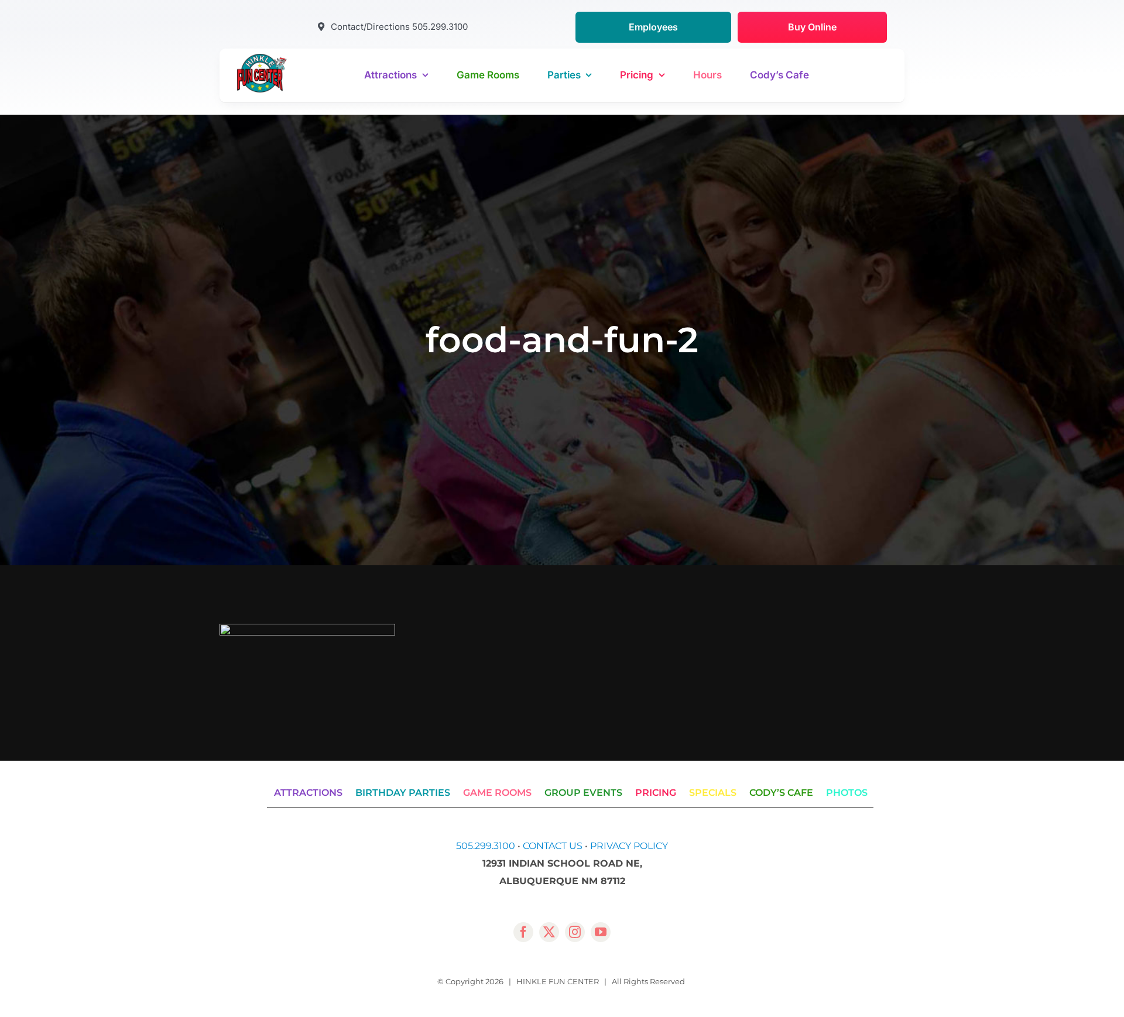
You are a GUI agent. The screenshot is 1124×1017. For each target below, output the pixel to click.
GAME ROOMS (497, 792)
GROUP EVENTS (583, 792)
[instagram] (575, 932)
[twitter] (549, 932)
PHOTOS (847, 792)
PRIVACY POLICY (629, 845)
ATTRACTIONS (308, 792)
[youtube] (601, 932)
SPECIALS (712, 792)
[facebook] (523, 932)
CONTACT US (552, 845)
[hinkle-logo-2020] (262, 58)
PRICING (655, 792)
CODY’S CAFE (781, 792)
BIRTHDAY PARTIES (402, 792)
